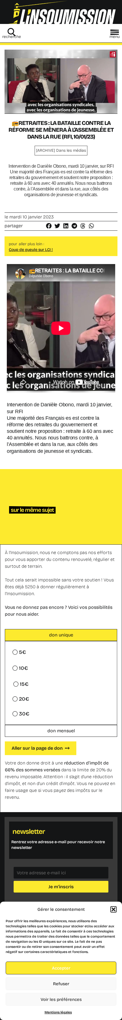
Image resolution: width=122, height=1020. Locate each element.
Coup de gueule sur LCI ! (31, 249)
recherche (11, 36)
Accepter (61, 968)
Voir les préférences (61, 999)
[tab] (61, 635)
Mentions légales (58, 1012)
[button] (113, 909)
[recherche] (11, 32)
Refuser (61, 983)
